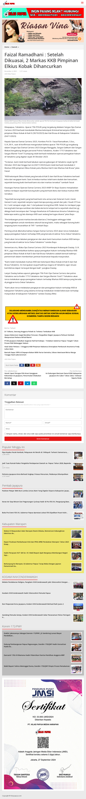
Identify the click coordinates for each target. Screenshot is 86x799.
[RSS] (38, 365)
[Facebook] (21, 365)
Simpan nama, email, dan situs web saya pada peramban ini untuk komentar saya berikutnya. (43, 434)
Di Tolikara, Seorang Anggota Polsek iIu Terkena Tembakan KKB (29, 331)
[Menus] (82, 3)
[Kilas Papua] (9, 3)
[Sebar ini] (7, 383)
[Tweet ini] (14, 383)
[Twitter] (27, 365)
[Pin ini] (21, 383)
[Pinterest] (32, 365)
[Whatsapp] (34, 383)
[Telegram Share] (27, 383)
